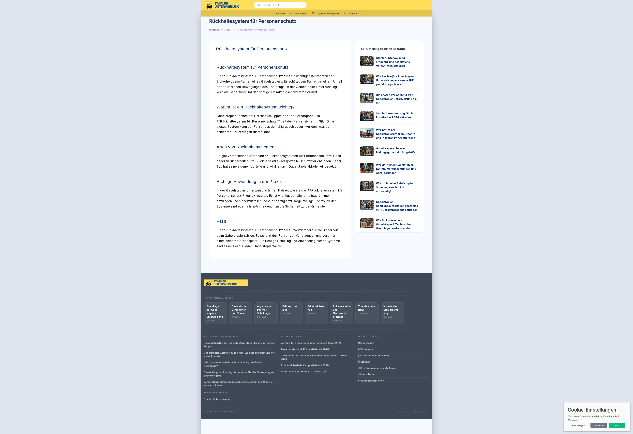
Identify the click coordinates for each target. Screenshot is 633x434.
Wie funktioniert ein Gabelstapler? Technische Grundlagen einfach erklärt (394, 224)
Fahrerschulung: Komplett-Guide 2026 (303, 371)
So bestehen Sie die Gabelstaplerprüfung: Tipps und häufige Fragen (239, 345)
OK (616, 425)
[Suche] (302, 5)
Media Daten (367, 374)
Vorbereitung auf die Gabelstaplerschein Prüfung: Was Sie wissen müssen (238, 384)
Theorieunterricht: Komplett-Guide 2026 (305, 349)
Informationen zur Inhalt (374, 355)
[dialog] (597, 416)
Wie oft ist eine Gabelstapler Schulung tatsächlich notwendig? (394, 187)
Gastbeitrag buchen (372, 380)
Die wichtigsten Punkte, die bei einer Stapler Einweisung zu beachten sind (239, 374)
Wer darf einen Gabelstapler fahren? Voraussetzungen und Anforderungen (396, 168)
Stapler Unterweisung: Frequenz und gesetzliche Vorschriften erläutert (393, 62)
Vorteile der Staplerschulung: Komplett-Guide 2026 (311, 343)
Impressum (367, 343)
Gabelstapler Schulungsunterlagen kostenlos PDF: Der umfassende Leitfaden (397, 205)
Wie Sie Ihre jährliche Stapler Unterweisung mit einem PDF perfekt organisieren (395, 80)
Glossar (365, 361)
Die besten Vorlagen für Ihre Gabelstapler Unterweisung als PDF (396, 98)
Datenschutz (368, 349)
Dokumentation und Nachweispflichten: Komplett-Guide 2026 (314, 357)
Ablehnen (599, 425)
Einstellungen (578, 425)
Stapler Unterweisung (217, 399)
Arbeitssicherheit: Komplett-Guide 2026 (305, 365)
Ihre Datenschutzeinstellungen (378, 368)
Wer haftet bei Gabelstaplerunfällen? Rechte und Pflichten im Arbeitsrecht (395, 133)
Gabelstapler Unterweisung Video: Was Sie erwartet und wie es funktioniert (239, 354)
